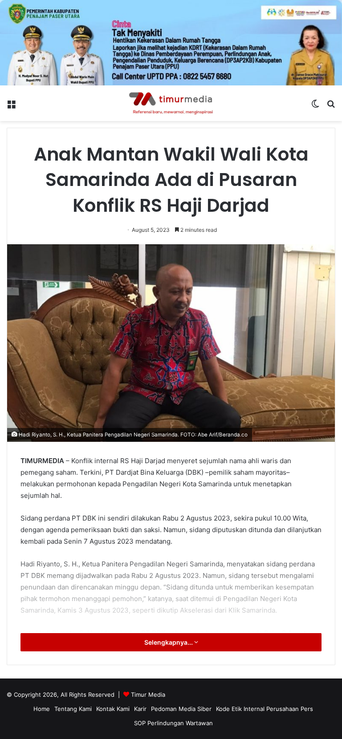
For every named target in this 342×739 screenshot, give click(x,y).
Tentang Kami (73, 708)
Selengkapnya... (169, 642)
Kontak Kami (113, 708)
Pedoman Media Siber (181, 708)
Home (41, 708)
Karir (140, 708)
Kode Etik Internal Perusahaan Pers (264, 708)
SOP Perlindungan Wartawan (173, 723)
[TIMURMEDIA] (171, 103)
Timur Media (148, 694)
